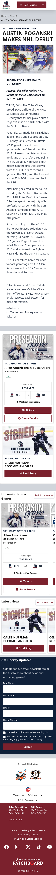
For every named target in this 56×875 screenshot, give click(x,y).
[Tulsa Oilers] (6, 4)
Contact (15, 830)
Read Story (29, 473)
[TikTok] (39, 847)
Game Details (30, 418)
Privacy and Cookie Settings (28, 838)
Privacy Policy (28, 830)
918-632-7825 (15, 819)
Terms (42, 830)
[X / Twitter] (28, 847)
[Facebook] (6, 847)
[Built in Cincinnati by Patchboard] (28, 861)
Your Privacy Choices (28, 834)
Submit (28, 747)
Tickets (30, 410)
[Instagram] (17, 847)
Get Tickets (30, 5)
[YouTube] (49, 847)
